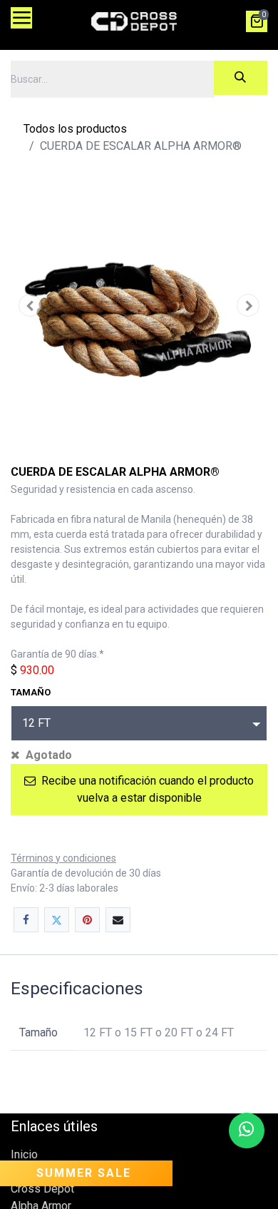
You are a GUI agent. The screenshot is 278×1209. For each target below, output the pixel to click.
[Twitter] (56, 919)
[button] (30, 305)
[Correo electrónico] (117, 919)
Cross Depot (42, 1188)
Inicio (24, 1154)
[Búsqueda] (240, 78)
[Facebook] (26, 919)
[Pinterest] (87, 919)
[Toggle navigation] (21, 18)
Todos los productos (75, 129)
